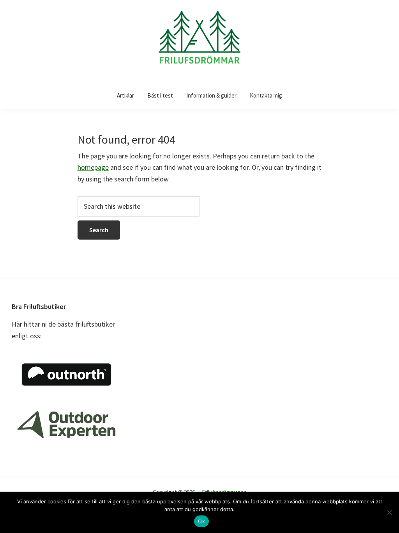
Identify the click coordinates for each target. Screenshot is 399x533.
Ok (201, 521)
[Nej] (389, 512)
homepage (93, 167)
